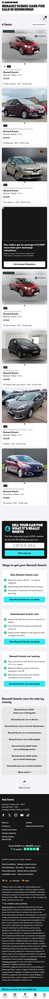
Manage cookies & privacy (26, 864)
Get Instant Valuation (24, 264)
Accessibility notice (9, 874)
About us (5, 822)
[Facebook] (3, 816)
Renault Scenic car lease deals (24, 684)
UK (6, 880)
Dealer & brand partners (35, 826)
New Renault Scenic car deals (24, 599)
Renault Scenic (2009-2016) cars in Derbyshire (24, 711)
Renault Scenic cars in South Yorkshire (24, 766)
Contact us (6, 826)
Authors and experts (9, 829)
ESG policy (19, 867)
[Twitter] (9, 816)
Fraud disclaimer (8, 867)
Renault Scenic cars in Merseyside (24, 739)
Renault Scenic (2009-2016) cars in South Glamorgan (24, 757)
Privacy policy (30, 867)
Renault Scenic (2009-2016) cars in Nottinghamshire (24, 747)
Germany (16, 880)
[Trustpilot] (25, 849)
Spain (27, 880)
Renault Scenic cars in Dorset (24, 720)
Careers (29, 822)
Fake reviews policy (9, 871)
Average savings (8, 907)
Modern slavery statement (27, 871)
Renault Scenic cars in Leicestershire (24, 733)
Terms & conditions (9, 864)
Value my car (24, 553)
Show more (24, 772)
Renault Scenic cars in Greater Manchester (24, 726)
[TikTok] (28, 816)
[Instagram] (16, 816)
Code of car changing (25, 874)
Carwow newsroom (9, 833)
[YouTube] (22, 816)
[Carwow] (10, 2)
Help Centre (8, 799)
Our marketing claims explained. (16, 903)
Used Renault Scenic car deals (24, 642)
